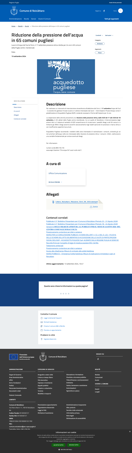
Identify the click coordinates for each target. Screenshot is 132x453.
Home (13, 26)
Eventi (97, 389)
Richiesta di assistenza (45, 413)
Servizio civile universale (74, 410)
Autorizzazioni (71, 388)
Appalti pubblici (43, 385)
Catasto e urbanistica (45, 388)
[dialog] (66, 441)
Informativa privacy (73, 413)
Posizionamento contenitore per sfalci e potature (64, 232)
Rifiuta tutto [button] (73, 445)
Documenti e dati (15, 391)
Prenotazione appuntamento (47, 405)
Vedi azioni (108, 35)
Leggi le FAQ (42, 410)
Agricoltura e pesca (72, 391)
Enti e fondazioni (15, 383)
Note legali (70, 415)
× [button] (130, 431)
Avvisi (27, 26)
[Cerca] (120, 10)
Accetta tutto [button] (58, 445)
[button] (66, 449)
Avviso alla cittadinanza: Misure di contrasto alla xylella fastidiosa (70, 251)
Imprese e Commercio (45, 383)
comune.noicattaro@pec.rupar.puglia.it (22, 426)
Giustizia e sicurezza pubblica (76, 377)
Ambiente (69, 383)
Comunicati (99, 377)
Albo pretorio (70, 407)
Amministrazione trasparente (76, 405)
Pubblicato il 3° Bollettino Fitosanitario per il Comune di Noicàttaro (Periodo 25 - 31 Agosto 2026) (82, 221)
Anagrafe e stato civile (45, 374)
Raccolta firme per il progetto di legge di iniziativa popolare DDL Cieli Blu (72, 243)
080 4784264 (25, 429)
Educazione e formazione (74, 374)
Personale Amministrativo (18, 388)
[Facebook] (103, 10)
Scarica (95, 206)
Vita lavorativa (43, 380)
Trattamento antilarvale (54, 245)
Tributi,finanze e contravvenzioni (77, 380)
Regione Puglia (14, 2)
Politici (11, 385)
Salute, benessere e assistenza (76, 385)
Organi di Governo (15, 374)
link (85, 441)
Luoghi (97, 392)
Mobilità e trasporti (44, 393)
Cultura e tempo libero (45, 377)
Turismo (40, 391)
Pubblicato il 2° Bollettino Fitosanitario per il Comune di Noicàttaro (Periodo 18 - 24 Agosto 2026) (82, 224)
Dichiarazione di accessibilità (76, 418)
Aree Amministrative (16, 377)
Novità (20, 26)
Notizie (97, 374)
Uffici (11, 380)
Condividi (98, 35)
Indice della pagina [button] (19, 101)
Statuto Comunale (15, 395)
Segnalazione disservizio (46, 407)
